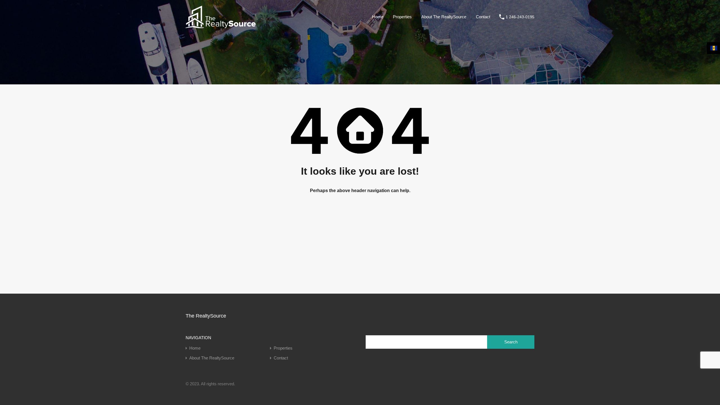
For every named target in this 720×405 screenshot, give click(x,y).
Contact (483, 16)
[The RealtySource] (221, 25)
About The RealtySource (443, 16)
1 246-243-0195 (520, 17)
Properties (402, 16)
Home (377, 16)
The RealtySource (206, 315)
